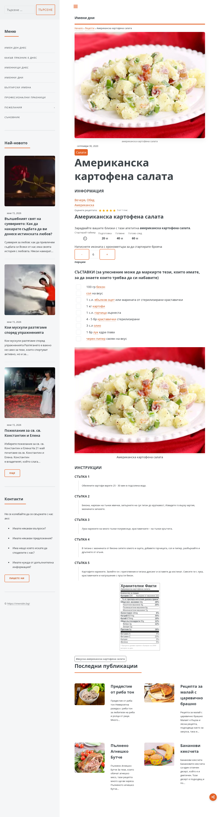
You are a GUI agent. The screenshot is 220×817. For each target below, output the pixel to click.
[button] (100, 210)
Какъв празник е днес (21, 57)
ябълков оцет (105, 300)
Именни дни (14, 77)
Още (12, 473)
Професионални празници (25, 97)
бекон (100, 287)
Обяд (90, 200)
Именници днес (17, 67)
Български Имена (18, 87)
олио (97, 325)
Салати (81, 152)
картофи (99, 306)
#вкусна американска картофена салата (100, 658)
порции (80, 262)
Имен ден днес (16, 47)
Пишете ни (16, 578)
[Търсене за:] (20, 10)
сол (88, 293)
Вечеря (80, 200)
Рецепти (89, 28)
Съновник (12, 117)
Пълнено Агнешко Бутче (120, 751)
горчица (101, 313)
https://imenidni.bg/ (18, 603)
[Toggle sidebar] (76, 6)
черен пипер (95, 339)
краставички (107, 319)
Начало (79, 28)
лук (95, 332)
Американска (84, 205)
